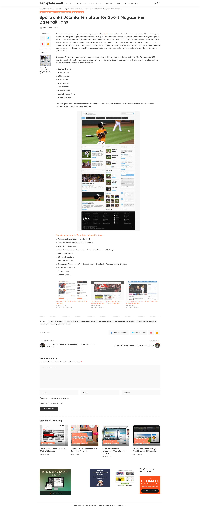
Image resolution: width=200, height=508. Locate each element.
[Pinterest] (42, 44)
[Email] (48, 44)
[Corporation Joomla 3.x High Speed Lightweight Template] (147, 435)
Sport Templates (78, 12)
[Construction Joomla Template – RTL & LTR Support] (54, 435)
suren (44, 27)
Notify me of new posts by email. (52, 403)
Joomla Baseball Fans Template (124, 321)
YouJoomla (108, 34)
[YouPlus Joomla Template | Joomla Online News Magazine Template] (142, 290)
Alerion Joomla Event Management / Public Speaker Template (114, 451)
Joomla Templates (47, 443)
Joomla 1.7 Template (56, 321)
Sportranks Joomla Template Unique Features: (80, 235)
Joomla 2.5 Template (72, 321)
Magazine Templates (47, 12)
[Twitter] (48, 38)
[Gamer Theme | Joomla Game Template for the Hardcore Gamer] (45, 60)
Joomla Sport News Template (147, 321)
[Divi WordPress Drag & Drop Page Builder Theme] (150, 485)
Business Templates (79, 434)
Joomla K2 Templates (79, 436)
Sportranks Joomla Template (50, 324)
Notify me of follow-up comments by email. (55, 398)
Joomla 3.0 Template (88, 321)
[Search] (158, 3)
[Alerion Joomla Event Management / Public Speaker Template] (115, 435)
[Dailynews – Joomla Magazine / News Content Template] (72, 290)
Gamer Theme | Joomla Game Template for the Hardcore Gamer (45, 71)
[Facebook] (42, 38)
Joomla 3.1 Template (105, 321)
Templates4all (51, 3)
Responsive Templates (63, 12)
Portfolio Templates (79, 441)
